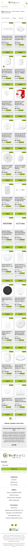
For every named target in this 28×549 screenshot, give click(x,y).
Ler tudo (14, 444)
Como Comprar (14, 484)
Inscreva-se (14, 469)
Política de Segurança (14, 500)
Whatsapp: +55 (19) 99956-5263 (14, 512)
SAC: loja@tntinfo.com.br (14, 515)
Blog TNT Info (14, 482)
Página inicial (8, 11)
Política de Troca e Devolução (14, 497)
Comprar (7, 52)
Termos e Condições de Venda (14, 492)
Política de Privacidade (8, 544)
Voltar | (3, 11)
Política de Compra (14, 495)
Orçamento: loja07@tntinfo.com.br (14, 518)
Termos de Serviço (19, 544)
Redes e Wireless (15, 11)
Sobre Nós (14, 479)
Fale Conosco (14, 507)
